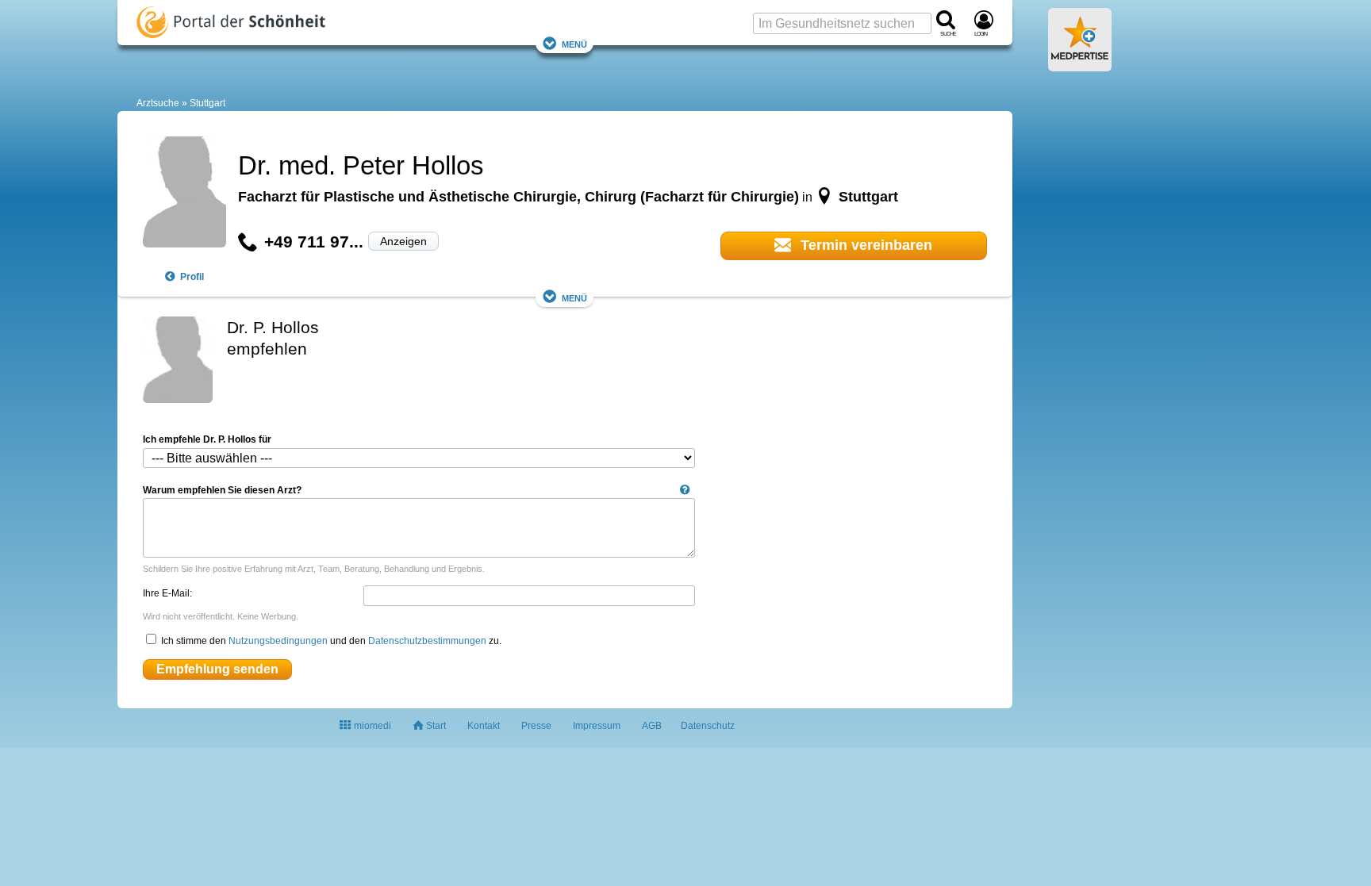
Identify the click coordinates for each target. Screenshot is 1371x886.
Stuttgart (207, 103)
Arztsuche (157, 103)
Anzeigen (403, 241)
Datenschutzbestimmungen (427, 640)
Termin (864, 245)
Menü (574, 43)
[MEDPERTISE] (1079, 65)
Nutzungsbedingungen (278, 640)
